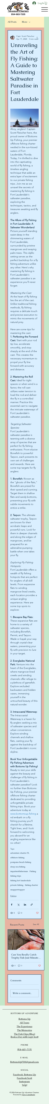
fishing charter (31, 885)
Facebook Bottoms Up (24, 1074)
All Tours (24, 1022)
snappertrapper (17, 890)
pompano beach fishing (20, 862)
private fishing (16, 885)
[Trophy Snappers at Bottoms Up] (26, 940)
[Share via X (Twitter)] (18, 904)
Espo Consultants (28, 1095)
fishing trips (15, 876)
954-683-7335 (24, 1049)
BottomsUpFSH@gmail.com (24, 1062)
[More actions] (37, 37)
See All (36, 924)
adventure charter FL (19, 853)
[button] (46, 3)
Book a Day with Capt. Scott (24, 1036)
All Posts (12, 22)
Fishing (33, 871)
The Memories (24, 1030)
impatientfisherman (19, 871)
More (24, 22)
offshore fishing (17, 857)
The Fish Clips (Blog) (24, 1034)
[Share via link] (31, 904)
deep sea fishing (17, 867)
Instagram (24, 1081)
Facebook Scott (24, 1078)
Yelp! (24, 1085)
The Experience (24, 1026)
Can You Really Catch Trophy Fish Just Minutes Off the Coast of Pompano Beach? (26, 956)
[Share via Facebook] (11, 904)
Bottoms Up (24, 1019)
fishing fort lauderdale (20, 880)
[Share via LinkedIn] (25, 904)
